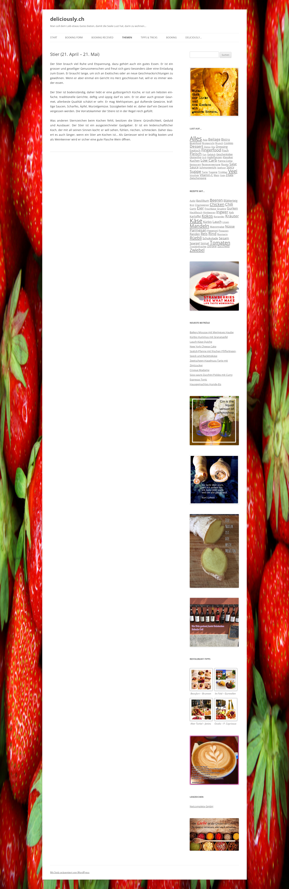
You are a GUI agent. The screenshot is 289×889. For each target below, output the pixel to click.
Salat (233, 164)
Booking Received (102, 37)
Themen (127, 37)
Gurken (232, 208)
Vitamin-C (206, 175)
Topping (213, 172)
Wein (216, 175)
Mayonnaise (217, 226)
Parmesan (198, 230)
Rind (212, 233)
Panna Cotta (225, 160)
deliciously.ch (67, 18)
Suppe (195, 171)
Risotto (225, 164)
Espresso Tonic (198, 379)
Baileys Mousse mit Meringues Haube (212, 332)
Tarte (205, 172)
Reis (204, 233)
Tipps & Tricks (149, 37)
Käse (196, 221)
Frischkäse (210, 208)
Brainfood (195, 143)
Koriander (219, 216)
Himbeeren (209, 212)
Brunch (219, 143)
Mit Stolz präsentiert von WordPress (69, 872)
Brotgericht (208, 143)
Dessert (196, 146)
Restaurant (195, 164)
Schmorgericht (207, 167)
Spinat (205, 243)
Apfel (192, 200)
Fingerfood (211, 150)
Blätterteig (230, 200)
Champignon (202, 204)
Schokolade (210, 238)
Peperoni (212, 230)
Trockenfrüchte (198, 246)
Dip (213, 147)
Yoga (222, 175)
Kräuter (232, 216)
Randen (195, 234)
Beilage (214, 139)
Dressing (222, 147)
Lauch (217, 221)
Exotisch (195, 150)
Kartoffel (195, 216)
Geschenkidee (224, 154)
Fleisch (196, 153)
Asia (205, 139)
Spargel (195, 243)
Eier (200, 208)
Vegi (232, 171)
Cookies (228, 143)
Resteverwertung (211, 164)
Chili (229, 204)
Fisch (225, 150)
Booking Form (74, 37)
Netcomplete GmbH (201, 806)
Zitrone (212, 246)
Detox (207, 146)
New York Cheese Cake (203, 346)
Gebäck (211, 154)
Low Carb (209, 160)
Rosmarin (222, 234)
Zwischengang (198, 178)
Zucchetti (223, 246)
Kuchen (195, 160)
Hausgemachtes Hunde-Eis (205, 384)
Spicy (230, 167)
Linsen (225, 222)
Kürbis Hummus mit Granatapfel (209, 337)
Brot (192, 205)
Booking (171, 37)
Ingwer (222, 211)
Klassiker (228, 157)
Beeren (216, 200)
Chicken (217, 204)
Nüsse (230, 226)
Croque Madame (199, 370)
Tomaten (220, 242)
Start (53, 37)
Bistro (225, 139)
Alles (196, 138)
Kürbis (207, 222)
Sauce (194, 167)
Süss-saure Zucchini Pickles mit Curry (211, 375)
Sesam (224, 238)
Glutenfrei (195, 157)
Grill (204, 157)
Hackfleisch (196, 212)
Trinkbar (222, 172)
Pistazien (223, 230)
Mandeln (199, 226)
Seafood (221, 167)
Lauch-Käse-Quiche (201, 341)
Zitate (229, 175)
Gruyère (221, 208)
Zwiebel (197, 250)
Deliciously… (193, 37)
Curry (193, 208)
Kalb (231, 212)
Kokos (207, 216)
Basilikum (202, 200)
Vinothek (194, 175)
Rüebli (196, 238)
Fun (204, 154)
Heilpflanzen (214, 157)
